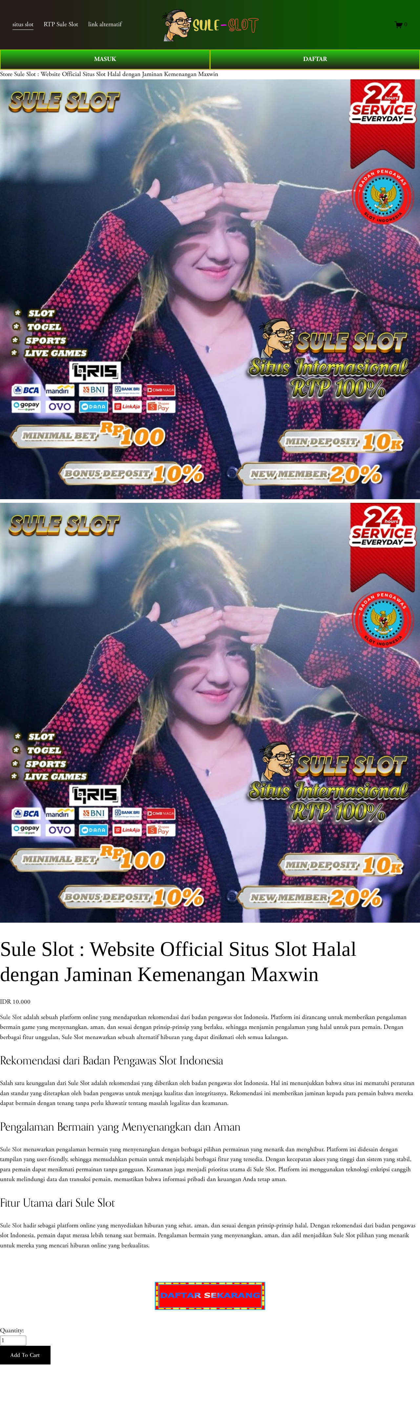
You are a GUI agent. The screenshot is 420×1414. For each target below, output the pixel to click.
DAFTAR (315, 59)
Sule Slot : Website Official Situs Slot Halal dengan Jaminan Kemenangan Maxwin (116, 74)
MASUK (105, 59)
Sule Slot (11, 1017)
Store (6, 74)
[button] (25, 1355)
